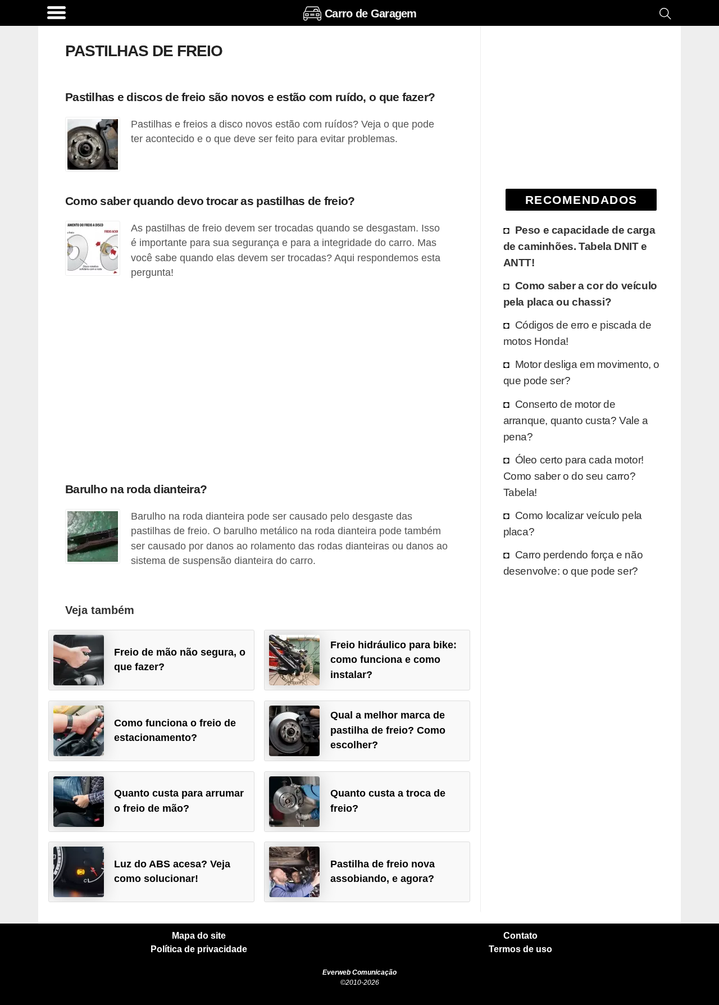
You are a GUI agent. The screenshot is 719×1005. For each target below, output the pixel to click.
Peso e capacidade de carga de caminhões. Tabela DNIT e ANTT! (579, 246)
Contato (520, 935)
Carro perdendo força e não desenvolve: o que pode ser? (573, 562)
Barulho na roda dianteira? (136, 489)
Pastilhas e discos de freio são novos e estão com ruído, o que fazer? (250, 96)
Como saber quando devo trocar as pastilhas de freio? (210, 200)
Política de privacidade (199, 949)
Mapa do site (199, 935)
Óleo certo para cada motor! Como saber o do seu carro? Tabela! (573, 475)
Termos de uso (520, 949)
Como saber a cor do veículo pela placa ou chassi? (580, 293)
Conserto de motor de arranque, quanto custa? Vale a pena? (575, 420)
